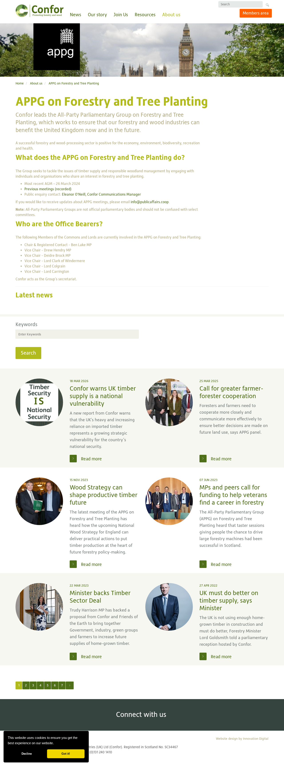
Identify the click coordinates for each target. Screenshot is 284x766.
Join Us (121, 14)
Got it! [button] (65, 753)
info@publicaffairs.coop (150, 202)
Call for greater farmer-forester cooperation (231, 392)
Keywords (26, 324)
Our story (97, 14)
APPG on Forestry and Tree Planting (74, 83)
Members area (256, 13)
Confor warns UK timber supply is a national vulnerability (103, 396)
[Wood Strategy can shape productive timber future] (39, 501)
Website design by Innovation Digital (242, 738)
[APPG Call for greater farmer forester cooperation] (169, 402)
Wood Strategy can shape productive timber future (103, 495)
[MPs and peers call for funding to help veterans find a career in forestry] (169, 501)
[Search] (267, 5)
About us (171, 14)
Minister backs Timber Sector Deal (100, 596)
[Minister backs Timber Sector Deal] (39, 607)
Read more (91, 458)
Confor (39, 10)
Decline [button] (27, 753)
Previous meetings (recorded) (47, 189)
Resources (145, 14)
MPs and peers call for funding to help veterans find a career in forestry (233, 495)
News (75, 14)
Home (20, 83)
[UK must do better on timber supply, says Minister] (169, 607)
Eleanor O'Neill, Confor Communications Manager (101, 194)
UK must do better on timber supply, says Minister (228, 600)
